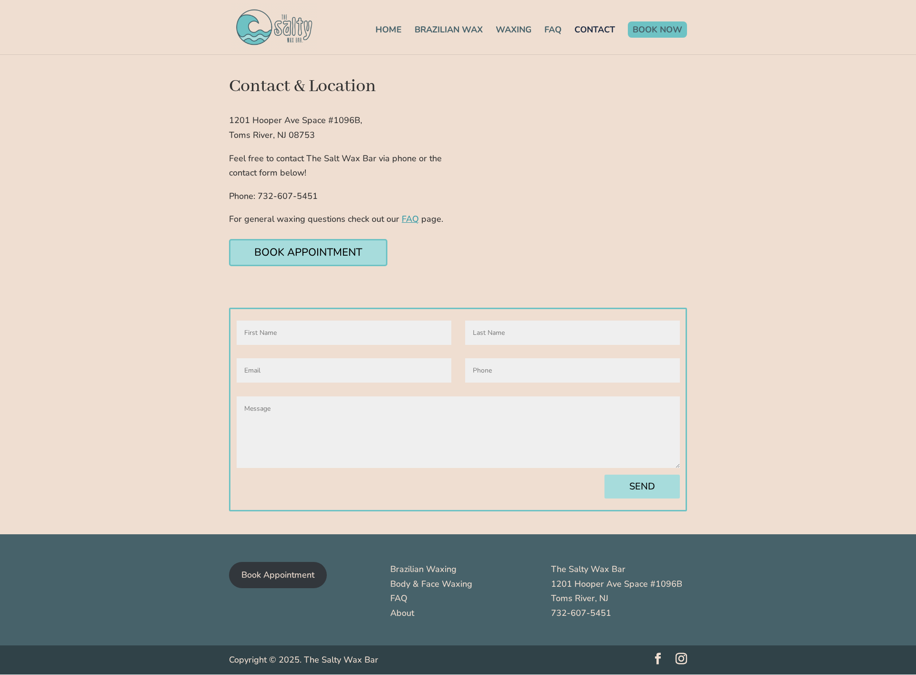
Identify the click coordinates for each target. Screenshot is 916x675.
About (402, 613)
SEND (642, 486)
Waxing (513, 30)
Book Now (657, 29)
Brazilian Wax (449, 30)
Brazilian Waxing (423, 569)
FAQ (553, 30)
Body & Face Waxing (431, 584)
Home (388, 30)
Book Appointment (308, 252)
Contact (594, 30)
